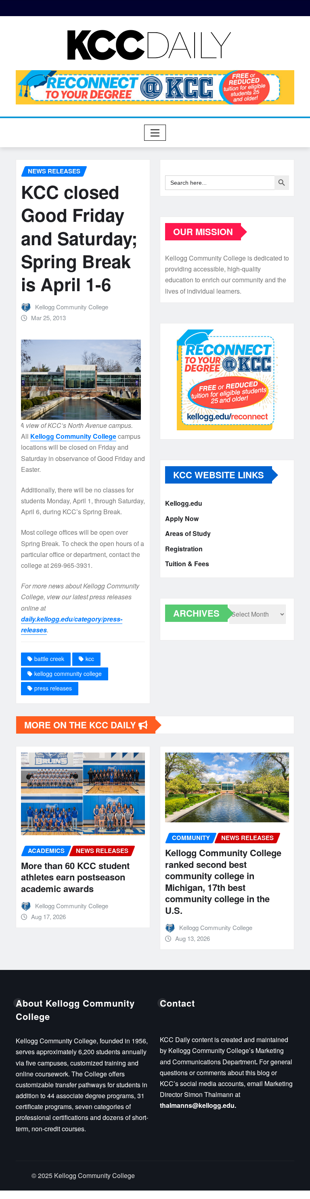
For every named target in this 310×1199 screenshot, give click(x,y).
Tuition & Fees (187, 563)
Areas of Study (188, 533)
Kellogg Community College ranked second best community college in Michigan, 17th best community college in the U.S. (223, 881)
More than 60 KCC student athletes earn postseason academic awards (75, 877)
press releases (53, 688)
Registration (184, 548)
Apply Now (182, 518)
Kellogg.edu (183, 503)
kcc (90, 659)
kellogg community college (68, 673)
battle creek (49, 659)
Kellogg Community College (71, 306)
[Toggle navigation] (155, 133)
